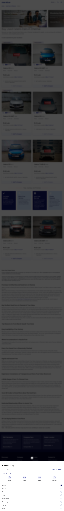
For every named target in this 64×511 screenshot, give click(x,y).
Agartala (4, 491)
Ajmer (3, 508)
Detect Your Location (57, 469)
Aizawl (4, 505)
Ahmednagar (5, 501)
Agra (3, 495)
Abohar (4, 488)
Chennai (4, 485)
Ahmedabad (5, 498)
